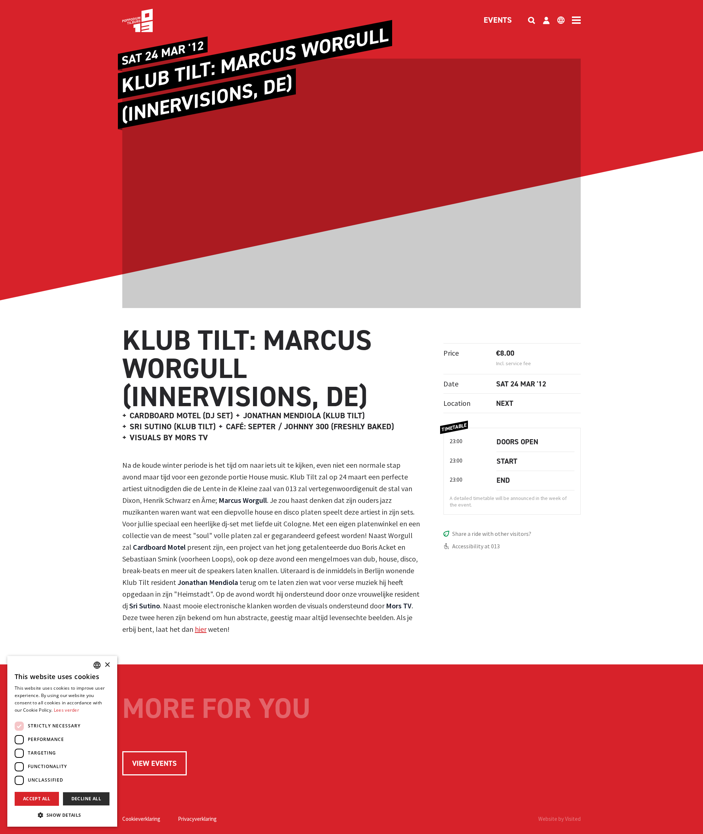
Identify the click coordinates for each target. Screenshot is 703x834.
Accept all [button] (37, 799)
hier (201, 629)
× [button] (107, 665)
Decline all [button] (86, 799)
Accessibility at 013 (476, 546)
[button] (62, 815)
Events (498, 20)
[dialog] (62, 741)
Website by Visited (559, 818)
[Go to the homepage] (148, 20)
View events (154, 763)
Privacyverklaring (197, 818)
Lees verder (66, 710)
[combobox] (97, 665)
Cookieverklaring (141, 818)
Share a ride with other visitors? (491, 533)
